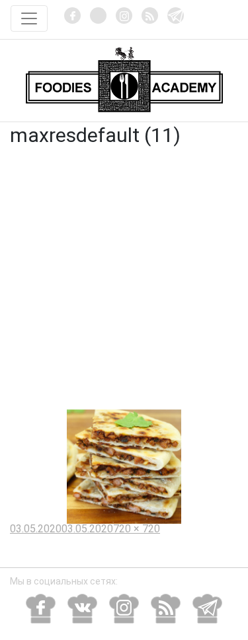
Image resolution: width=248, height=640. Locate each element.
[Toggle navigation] (29, 18)
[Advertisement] (124, 279)
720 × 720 (136, 528)
